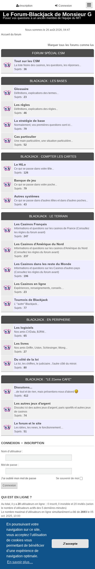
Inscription (34, 443)
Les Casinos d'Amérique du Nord (39, 244)
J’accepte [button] (70, 543)
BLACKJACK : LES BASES (48, 81)
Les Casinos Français (30, 224)
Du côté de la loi (26, 359)
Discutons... (23, 387)
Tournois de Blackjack (31, 300)
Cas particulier (25, 136)
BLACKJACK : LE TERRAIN (48, 216)
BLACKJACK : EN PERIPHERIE (48, 319)
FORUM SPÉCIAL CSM (48, 53)
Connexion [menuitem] (65, 5)
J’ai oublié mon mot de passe (18, 478)
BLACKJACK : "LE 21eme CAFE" (48, 379)
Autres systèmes (26, 196)
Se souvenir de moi (68, 478)
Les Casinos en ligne (30, 284)
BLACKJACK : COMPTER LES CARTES (48, 156)
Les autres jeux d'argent (32, 403)
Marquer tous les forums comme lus (71, 45)
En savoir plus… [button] (20, 562)
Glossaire (21, 89)
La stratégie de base (29, 120)
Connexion (10, 443)
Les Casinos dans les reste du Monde (42, 264)
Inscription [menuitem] (26, 5)
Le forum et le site (27, 423)
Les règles (22, 105)
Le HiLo (20, 164)
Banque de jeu (25, 180)
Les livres (21, 343)
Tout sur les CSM (27, 61)
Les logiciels (23, 327)
